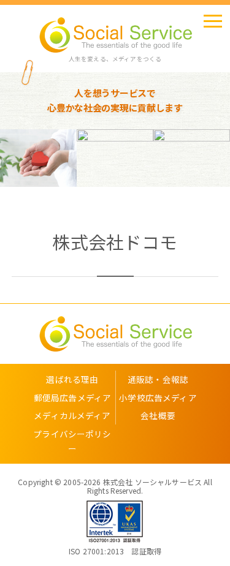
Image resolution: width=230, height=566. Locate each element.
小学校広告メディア (157, 397)
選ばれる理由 (72, 379)
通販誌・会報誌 (158, 379)
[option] (80, 158)
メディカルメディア (72, 415)
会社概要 (157, 415)
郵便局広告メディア (72, 397)
